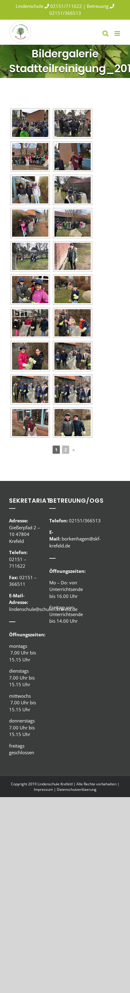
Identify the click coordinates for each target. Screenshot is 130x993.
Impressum (43, 789)
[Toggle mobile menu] (118, 33)
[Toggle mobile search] (105, 33)
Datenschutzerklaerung (76, 789)
